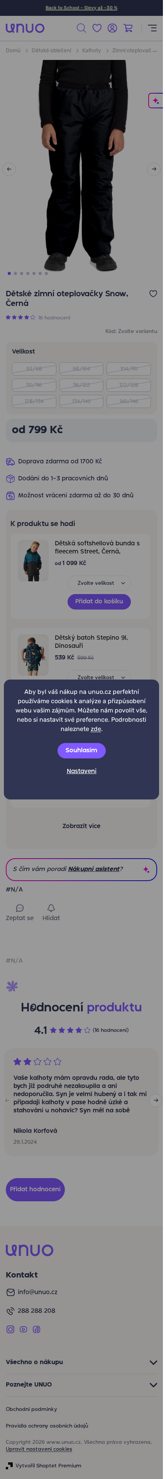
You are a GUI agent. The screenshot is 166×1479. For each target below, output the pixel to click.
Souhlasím (81, 751)
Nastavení (82, 772)
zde (96, 729)
